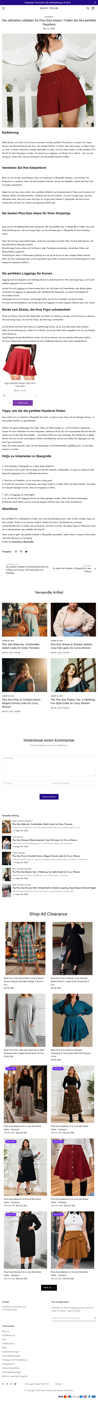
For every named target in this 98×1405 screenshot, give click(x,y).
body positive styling (21, 885)
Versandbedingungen (11, 1355)
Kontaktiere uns (8, 1335)
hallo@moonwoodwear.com (14, 1306)
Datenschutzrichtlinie (11, 1368)
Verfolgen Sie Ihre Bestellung (14, 1359)
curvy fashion (19, 853)
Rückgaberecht (8, 1363)
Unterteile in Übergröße (22, 541)
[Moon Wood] (49, 8)
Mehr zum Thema (11, 652)
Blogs (4, 1347)
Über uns (6, 1331)
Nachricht (49, 17)
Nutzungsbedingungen (11, 1372)
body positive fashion (22, 869)
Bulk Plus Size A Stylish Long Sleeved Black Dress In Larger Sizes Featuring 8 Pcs (70, 981)
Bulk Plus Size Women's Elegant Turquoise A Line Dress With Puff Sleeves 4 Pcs (71, 1053)
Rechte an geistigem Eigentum (15, 1376)
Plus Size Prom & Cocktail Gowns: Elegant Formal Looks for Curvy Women (21, 703)
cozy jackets (18, 837)
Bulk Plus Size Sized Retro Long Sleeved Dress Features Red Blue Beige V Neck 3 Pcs (24, 981)
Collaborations (8, 1343)
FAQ (4, 1339)
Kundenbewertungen (10, 1351)
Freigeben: (7, 551)
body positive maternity (23, 821)
